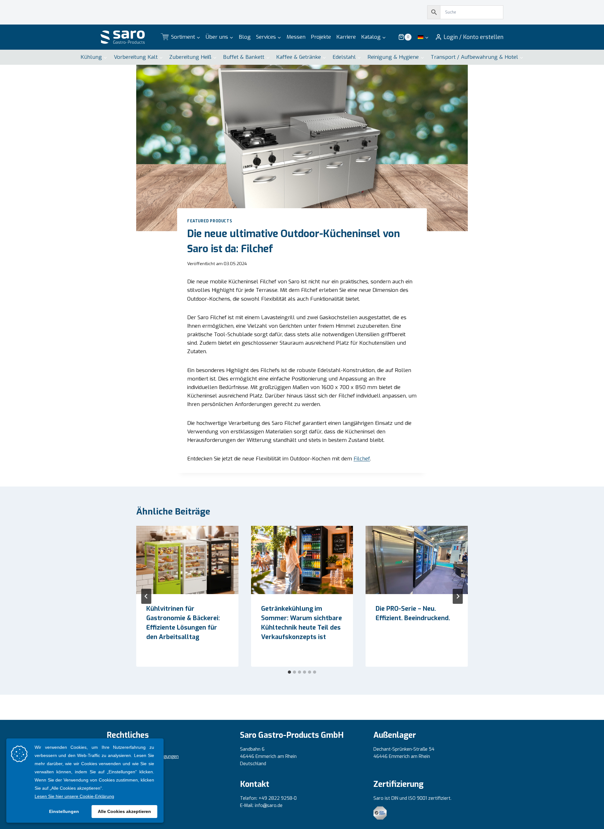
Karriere (346, 37)
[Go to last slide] (146, 596)
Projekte (321, 37)
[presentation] (187, 560)
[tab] (289, 672)
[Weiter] (458, 596)
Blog (245, 37)
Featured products (209, 221)
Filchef (362, 458)
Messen (296, 37)
